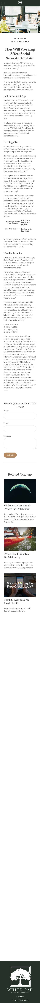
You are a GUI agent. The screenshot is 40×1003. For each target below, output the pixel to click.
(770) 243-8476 (22, 1000)
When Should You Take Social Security (17, 555)
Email (6, 423)
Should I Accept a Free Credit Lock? (16, 601)
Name (6, 411)
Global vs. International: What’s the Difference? (17, 507)
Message (7, 436)
